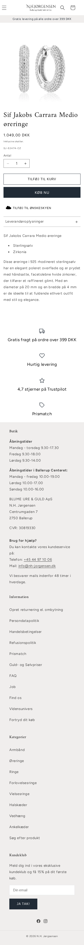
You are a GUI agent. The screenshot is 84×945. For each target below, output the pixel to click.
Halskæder (18, 805)
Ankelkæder (19, 827)
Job (12, 687)
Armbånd (17, 750)
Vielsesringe (19, 794)
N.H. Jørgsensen (47, 936)
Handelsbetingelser (25, 632)
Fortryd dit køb (22, 720)
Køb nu (42, 192)
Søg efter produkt (24, 838)
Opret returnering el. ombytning (36, 610)
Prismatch (17, 654)
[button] (62, 8)
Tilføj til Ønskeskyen (32, 208)
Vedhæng (17, 816)
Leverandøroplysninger (24, 221)
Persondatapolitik (24, 621)
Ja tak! (23, 904)
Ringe (14, 772)
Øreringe (16, 761)
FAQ (13, 676)
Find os (15, 698)
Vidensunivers (21, 709)
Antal (7, 155)
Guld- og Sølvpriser (25, 665)
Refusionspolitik (22, 643)
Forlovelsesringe (23, 783)
